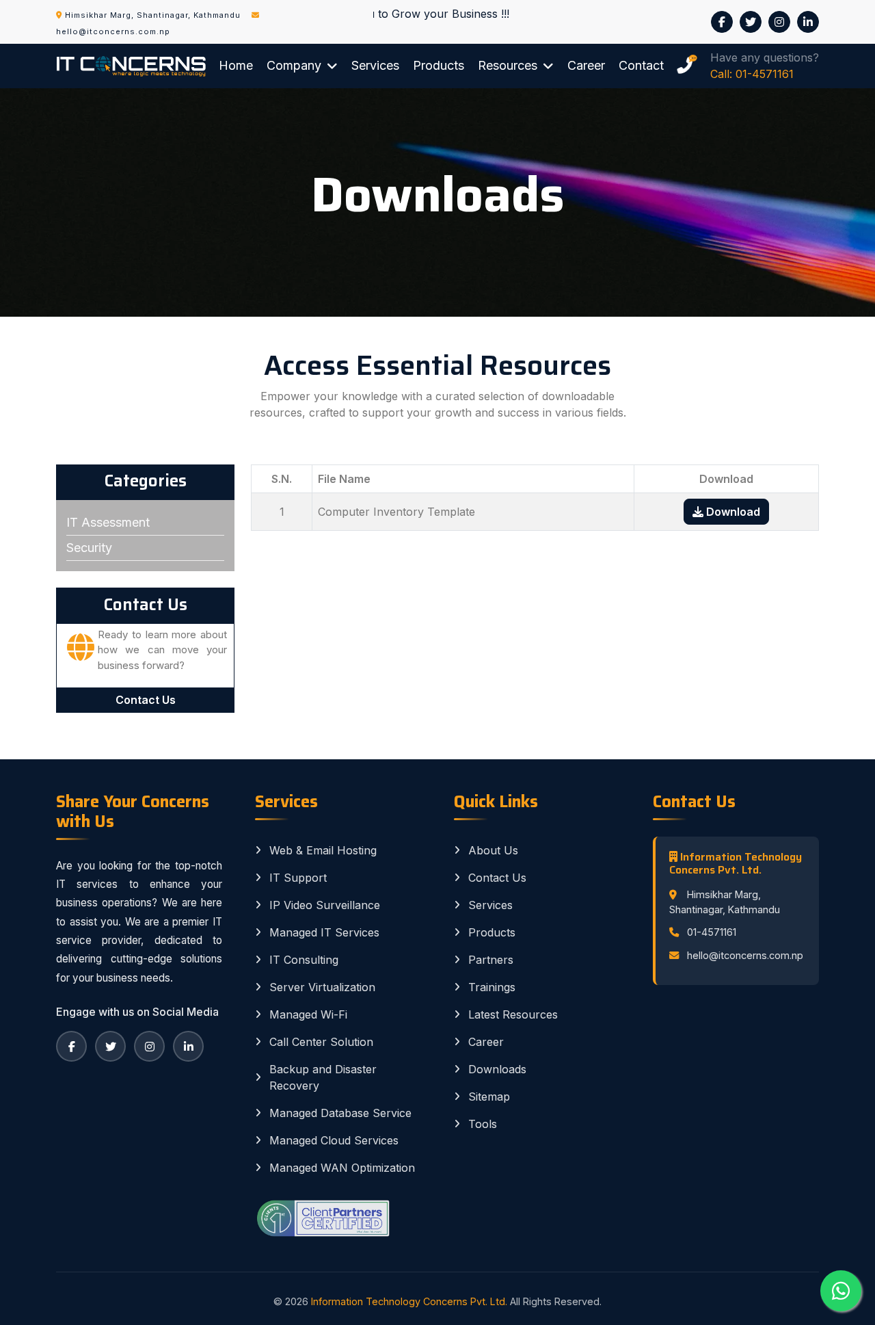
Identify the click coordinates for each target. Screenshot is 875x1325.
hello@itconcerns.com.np (745, 955)
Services (375, 65)
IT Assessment (108, 522)
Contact (641, 65)
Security (89, 547)
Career (586, 65)
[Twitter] (110, 1046)
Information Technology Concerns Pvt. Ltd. (409, 1301)
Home (236, 65)
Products (438, 65)
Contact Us (146, 700)
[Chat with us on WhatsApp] (840, 1290)
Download (731, 512)
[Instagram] (149, 1046)
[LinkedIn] (188, 1046)
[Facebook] (71, 1046)
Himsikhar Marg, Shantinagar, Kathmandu (152, 15)
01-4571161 (711, 932)
